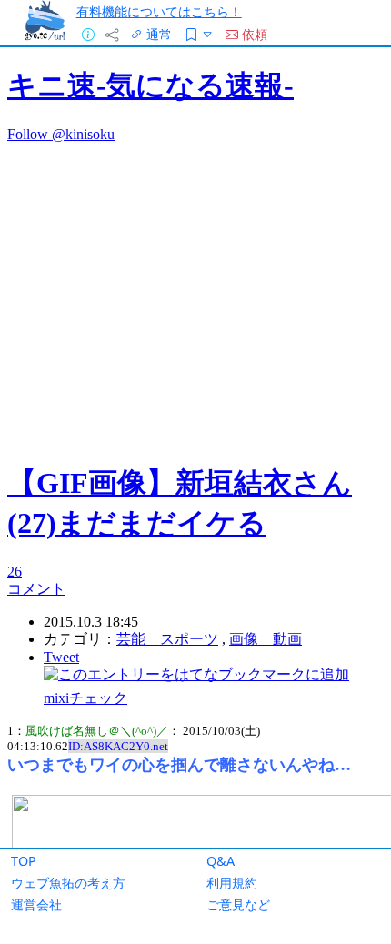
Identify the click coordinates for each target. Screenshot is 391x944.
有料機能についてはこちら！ (159, 11)
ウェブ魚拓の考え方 (68, 882)
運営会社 (36, 904)
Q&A (220, 860)
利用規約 (231, 882)
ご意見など (238, 904)
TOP (23, 860)
